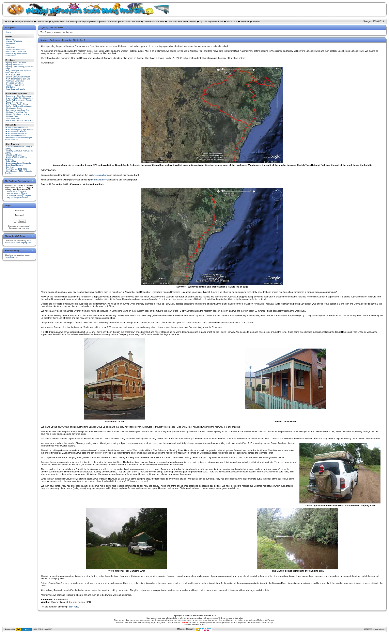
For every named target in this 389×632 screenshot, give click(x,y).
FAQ (8, 45)
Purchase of (16, 192)
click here (73, 606)
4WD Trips (232, 21)
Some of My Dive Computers (18, 96)
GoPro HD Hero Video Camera (19, 106)
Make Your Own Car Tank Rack (19, 120)
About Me (10, 39)
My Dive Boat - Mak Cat (16, 112)
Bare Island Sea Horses (16, 132)
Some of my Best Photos (16, 54)
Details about (17, 194)
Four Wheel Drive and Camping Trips (18, 242)
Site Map (10, 167)
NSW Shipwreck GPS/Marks (18, 79)
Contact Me (42, 21)
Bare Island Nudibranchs (16, 134)
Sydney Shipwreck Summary (18, 77)
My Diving (10, 43)
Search (256, 21)
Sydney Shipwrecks (88, 21)
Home (8, 21)
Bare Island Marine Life (16, 136)
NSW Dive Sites (109, 21)
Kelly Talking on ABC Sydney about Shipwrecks (18, 72)
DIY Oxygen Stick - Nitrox (17, 104)
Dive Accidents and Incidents (182, 21)
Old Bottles (10, 87)
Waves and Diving (13, 155)
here (27, 228)
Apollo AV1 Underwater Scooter (19, 100)
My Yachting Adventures (211, 21)
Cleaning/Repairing (19, 196)
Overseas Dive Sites (154, 21)
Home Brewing (11, 257)
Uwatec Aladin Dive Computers (19, 98)
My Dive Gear (12, 116)
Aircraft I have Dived (15, 85)
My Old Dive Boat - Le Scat (17, 114)
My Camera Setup (13, 108)
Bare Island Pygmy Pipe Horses (19, 130)
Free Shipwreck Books (15, 89)
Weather (245, 21)
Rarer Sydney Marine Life (17, 128)
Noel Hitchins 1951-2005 (16, 169)
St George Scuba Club (15, 49)
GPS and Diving (12, 118)
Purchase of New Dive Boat (18, 110)
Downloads (10, 47)
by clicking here (100, 175)
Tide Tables (11, 161)
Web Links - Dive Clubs (16, 51)
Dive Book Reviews (14, 165)
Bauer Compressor (14, 102)
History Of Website (24, 21)
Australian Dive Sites (130, 21)
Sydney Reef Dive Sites (63, 21)
